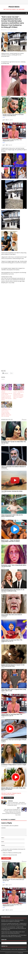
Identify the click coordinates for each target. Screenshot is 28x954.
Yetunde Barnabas (9, 797)
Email (2, 841)
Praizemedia (20, 952)
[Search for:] (14, 943)
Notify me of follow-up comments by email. (12, 852)
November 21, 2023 (6, 29)
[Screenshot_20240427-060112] (14, 95)
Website (3, 845)
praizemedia (14, 29)
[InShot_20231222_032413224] (14, 178)
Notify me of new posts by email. (10, 855)
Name (2, 837)
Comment (3, 827)
